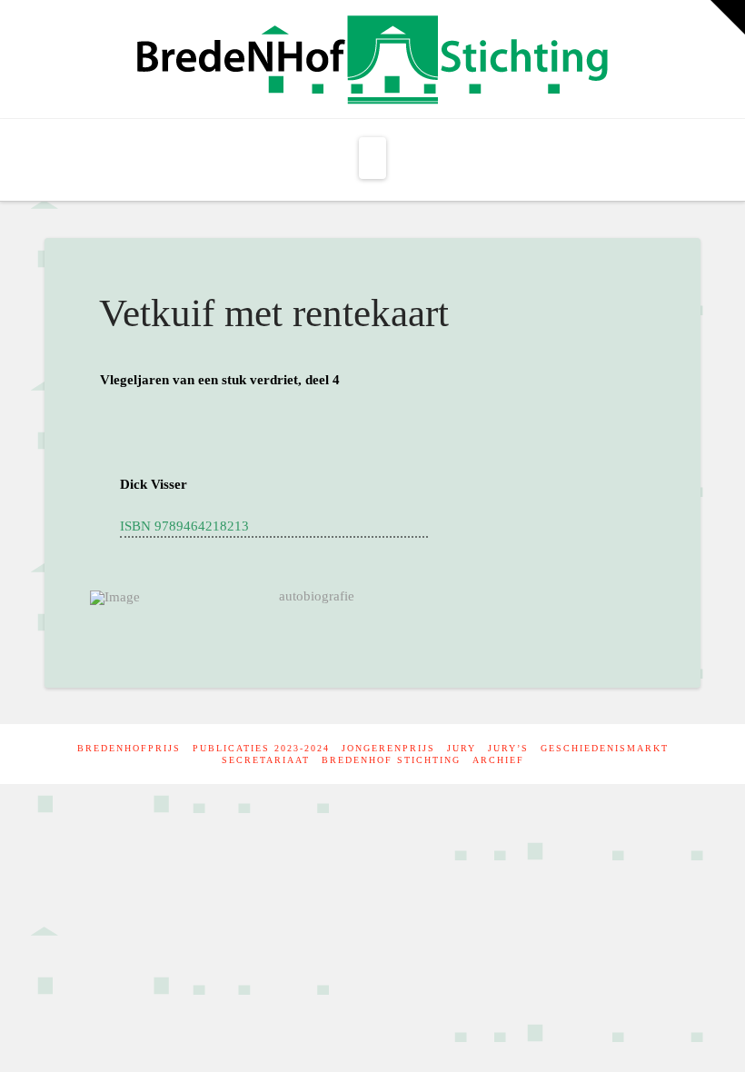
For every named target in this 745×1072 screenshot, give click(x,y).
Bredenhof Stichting (391, 760)
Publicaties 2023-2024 (261, 748)
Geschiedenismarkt (605, 748)
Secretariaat (266, 760)
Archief (498, 760)
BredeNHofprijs (129, 748)
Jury (461, 748)
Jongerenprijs (388, 748)
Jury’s (508, 748)
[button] (372, 158)
